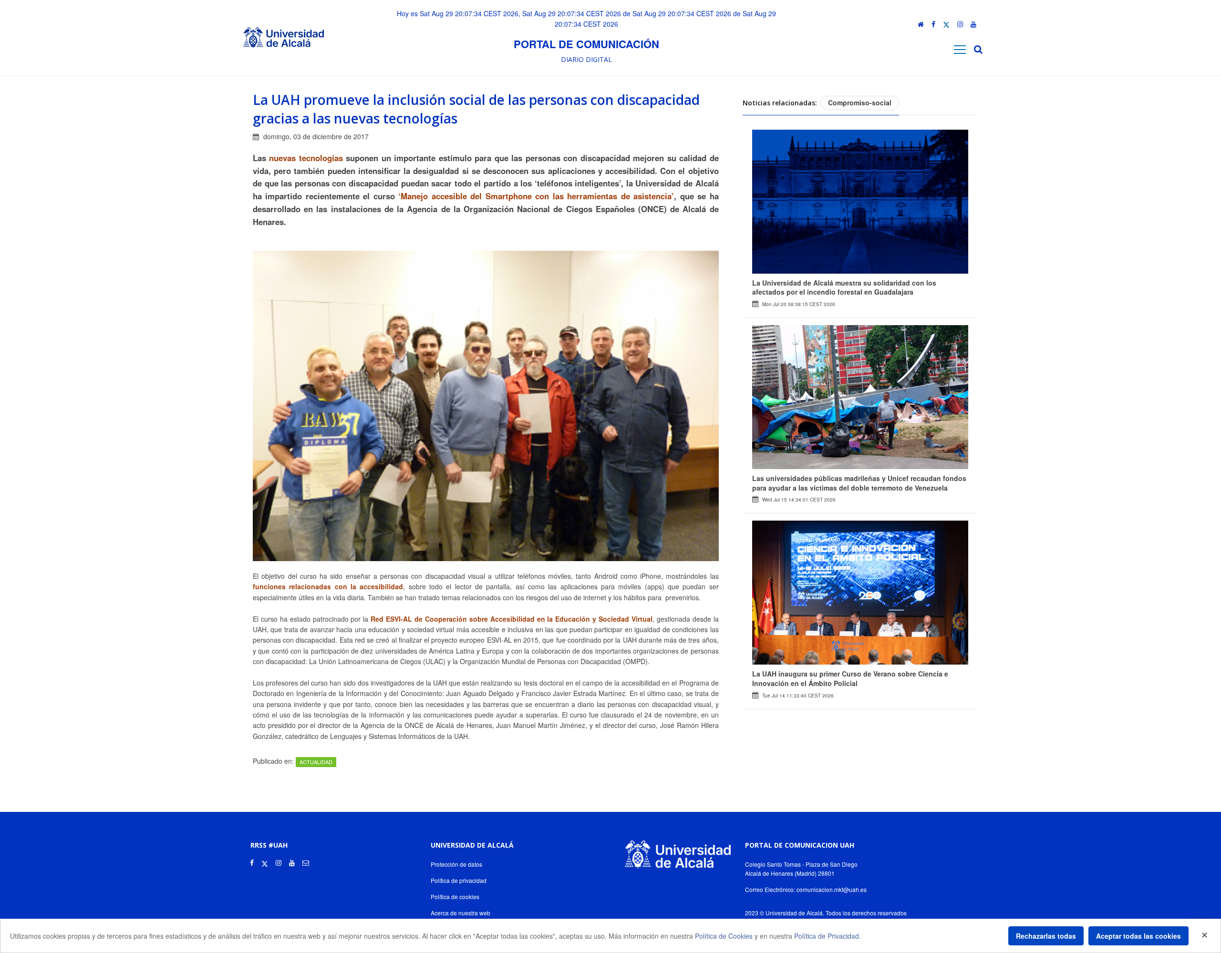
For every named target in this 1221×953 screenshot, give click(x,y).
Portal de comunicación (586, 43)
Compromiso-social (859, 102)
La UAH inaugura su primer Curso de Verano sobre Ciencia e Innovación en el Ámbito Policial (850, 678)
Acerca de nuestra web (460, 913)
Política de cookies (455, 896)
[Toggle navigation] (960, 49)
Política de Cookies (724, 936)
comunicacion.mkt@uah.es (832, 889)
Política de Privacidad (826, 936)
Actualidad (316, 762)
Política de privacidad (458, 880)
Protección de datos (456, 864)
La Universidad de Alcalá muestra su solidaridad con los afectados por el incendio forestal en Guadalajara (844, 287)
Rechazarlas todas (1046, 936)
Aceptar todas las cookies (1138, 936)
